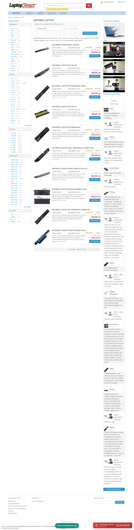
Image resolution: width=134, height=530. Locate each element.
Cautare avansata (37, 501)
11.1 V (13, 88)
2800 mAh (14, 193)
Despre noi (11, 501)
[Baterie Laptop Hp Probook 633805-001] (42, 217)
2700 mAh (14, 190)
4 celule (13, 142)
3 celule (13, 140)
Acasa (10, 17)
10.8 (12, 78)
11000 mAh (14, 162)
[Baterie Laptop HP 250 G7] (42, 113)
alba (12, 214)
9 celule (13, 149)
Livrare (40, 13)
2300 (12, 181)
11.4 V (13, 97)
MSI (12, 45)
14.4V (13, 111)
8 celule (13, 147)
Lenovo (13, 42)
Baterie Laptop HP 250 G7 (64, 107)
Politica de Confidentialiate (17, 506)
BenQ (13, 59)
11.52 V (13, 99)
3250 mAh (14, 204)
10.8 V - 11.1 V (16, 83)
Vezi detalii (95, 56)
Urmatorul (98, 250)
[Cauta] (89, 5)
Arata (79, 249)
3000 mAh (14, 197)
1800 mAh (14, 167)
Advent (13, 70)
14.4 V (13, 106)
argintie (13, 217)
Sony (12, 47)
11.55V (13, 102)
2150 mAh (14, 176)
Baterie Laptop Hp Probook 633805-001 (71, 210)
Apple (13, 49)
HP (12, 38)
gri (12, 219)
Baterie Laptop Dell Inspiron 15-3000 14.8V (73, 148)
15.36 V (13, 120)
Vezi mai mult (62, 97)
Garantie (51, 13)
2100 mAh (14, 174)
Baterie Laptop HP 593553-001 (66, 127)
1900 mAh (14, 169)
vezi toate (27, 125)
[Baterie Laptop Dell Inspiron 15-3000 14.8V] (42, 155)
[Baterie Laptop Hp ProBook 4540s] (42, 93)
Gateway (14, 52)
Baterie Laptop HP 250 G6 (64, 65)
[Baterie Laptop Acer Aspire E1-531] (42, 237)
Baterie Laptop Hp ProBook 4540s (69, 86)
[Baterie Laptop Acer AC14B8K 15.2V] (42, 196)
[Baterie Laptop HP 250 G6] (42, 72)
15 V (12, 116)
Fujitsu (13, 35)
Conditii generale (14, 503)
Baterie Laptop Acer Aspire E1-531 (69, 230)
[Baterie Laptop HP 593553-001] (42, 134)
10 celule (14, 135)
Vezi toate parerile (114, 489)
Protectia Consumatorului (17, 508)
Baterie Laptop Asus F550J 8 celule (69, 169)
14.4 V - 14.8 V (16, 109)
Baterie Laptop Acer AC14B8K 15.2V (69, 189)
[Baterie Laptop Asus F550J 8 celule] (42, 175)
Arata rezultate (90, 33)
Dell (12, 33)
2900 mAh (14, 195)
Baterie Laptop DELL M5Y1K (65, 45)
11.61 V (13, 104)
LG (12, 63)
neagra (13, 221)
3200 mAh (14, 202)
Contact (63, 13)
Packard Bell (15, 54)
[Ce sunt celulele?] (114, 84)
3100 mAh (14, 200)
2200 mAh (14, 178)
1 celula (13, 133)
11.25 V (13, 92)
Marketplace (12, 513)
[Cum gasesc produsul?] (114, 31)
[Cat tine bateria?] (114, 67)
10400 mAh (14, 160)
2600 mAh (14, 188)
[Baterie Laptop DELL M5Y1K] (42, 52)
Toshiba (13, 40)
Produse (16, 13)
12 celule (14, 152)
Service (29, 13)
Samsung (14, 56)
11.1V (13, 90)
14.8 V (13, 113)
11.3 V (13, 95)
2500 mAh (14, 185)
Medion (13, 61)
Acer (12, 28)
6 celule (13, 145)
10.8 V (13, 81)
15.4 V (13, 123)
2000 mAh (14, 171)
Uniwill (13, 68)
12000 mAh (14, 164)
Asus (12, 31)
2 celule (13, 138)
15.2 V (13, 118)
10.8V (13, 85)
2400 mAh (14, 183)
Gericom (14, 66)
